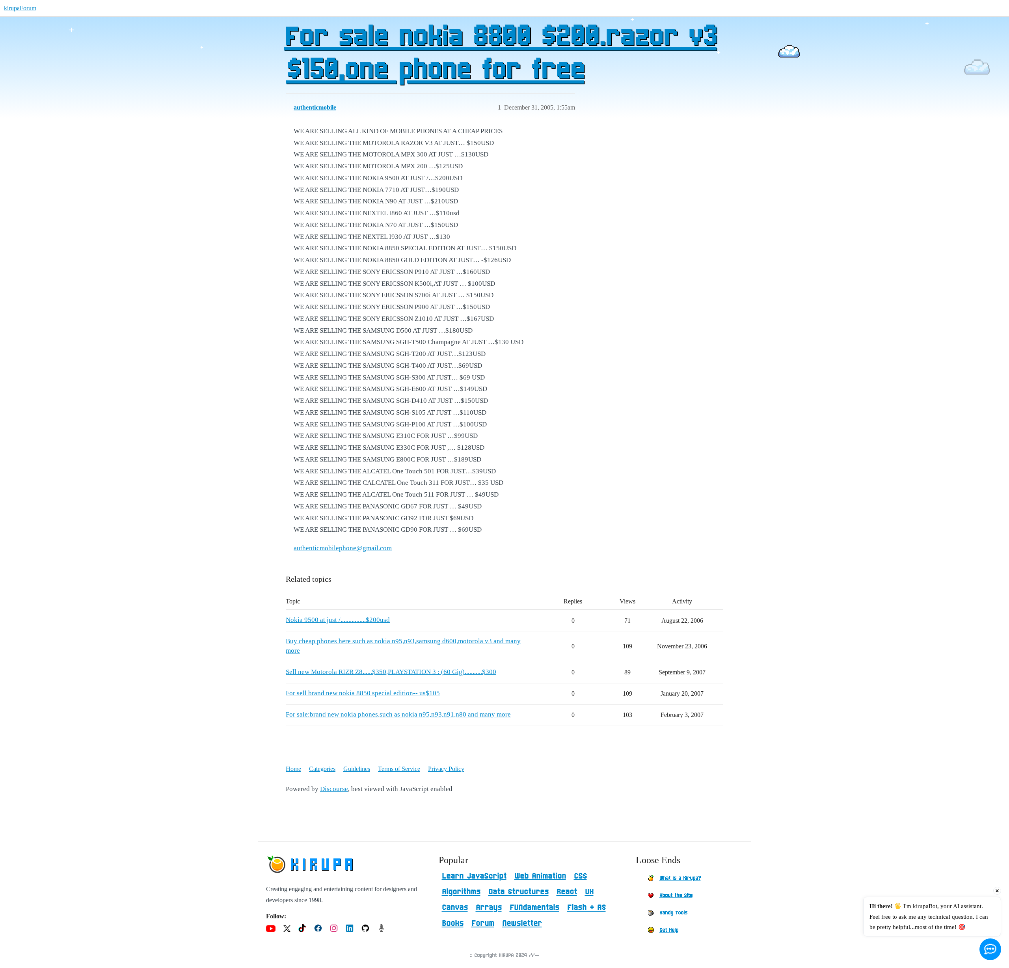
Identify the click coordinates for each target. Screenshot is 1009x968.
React (567, 892)
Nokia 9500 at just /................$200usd (338, 620)
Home (293, 768)
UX (589, 892)
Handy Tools (673, 913)
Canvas (455, 907)
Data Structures (518, 892)
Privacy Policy (446, 768)
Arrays (489, 907)
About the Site (676, 895)
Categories (322, 768)
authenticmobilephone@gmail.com (343, 548)
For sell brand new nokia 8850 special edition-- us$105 (363, 693)
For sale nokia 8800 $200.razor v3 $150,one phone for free (500, 53)
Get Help (668, 930)
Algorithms (461, 892)
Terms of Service (399, 768)
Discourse (334, 789)
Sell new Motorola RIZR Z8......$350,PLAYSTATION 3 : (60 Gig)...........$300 (391, 672)
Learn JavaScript (474, 876)
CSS (580, 876)
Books (453, 923)
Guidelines (356, 768)
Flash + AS (586, 907)
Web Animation (540, 876)
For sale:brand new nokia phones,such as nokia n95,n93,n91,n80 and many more (398, 714)
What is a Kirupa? (680, 878)
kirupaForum (20, 8)
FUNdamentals (534, 907)
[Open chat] (990, 949)
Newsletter (522, 923)
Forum (482, 923)
